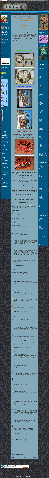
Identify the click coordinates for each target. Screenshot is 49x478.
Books (40, 86)
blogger (40, 85)
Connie (15, 378)
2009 (2, 196)
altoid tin (40, 76)
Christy (15, 272)
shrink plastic (40, 219)
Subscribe (5, 63)
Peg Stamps (40, 196)
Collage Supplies (41, 103)
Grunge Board (40, 146)
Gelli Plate (40, 137)
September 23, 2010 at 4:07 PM (21, 433)
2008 (2, 197)
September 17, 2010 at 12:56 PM (21, 384)
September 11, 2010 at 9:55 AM (21, 354)
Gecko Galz (40, 135)
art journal (40, 78)
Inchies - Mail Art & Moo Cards (42, 153)
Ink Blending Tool (41, 154)
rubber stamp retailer (41, 208)
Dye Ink (40, 127)
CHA (39, 95)
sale (39, 213)
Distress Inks (27, 206)
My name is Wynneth (17, 281)
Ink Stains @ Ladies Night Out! (4, 171)
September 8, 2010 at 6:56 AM (20, 292)
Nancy (15, 433)
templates (40, 234)
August (3, 188)
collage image (40, 102)
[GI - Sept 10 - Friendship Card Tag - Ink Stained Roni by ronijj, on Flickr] (24, 129)
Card (23, 206)
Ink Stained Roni (7, 26)
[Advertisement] (10, 471)
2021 (2, 115)
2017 (2, 119)
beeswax (40, 83)
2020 (2, 116)
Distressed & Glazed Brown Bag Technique (5, 152)
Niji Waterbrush (40, 181)
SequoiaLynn (16, 305)
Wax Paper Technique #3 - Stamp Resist (5, 172)
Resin (39, 205)
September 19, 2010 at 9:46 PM (21, 391)
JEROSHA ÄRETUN (17, 425)
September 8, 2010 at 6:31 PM (25, 319)
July (3, 189)
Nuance (40, 182)
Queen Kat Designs (31, 41)
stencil (40, 226)
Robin (15, 225)
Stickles (25, 207)
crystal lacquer (40, 111)
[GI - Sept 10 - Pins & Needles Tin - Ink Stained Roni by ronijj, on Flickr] (24, 153)
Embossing (40, 130)
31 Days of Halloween (41, 68)
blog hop (40, 84)
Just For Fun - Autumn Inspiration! (4, 157)
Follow (2, 68)
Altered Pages (40, 75)
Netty (15, 233)
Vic (14, 218)
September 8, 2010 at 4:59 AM (26, 281)
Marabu (40, 168)
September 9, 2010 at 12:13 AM (23, 326)
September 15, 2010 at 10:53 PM (22, 378)
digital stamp (40, 118)
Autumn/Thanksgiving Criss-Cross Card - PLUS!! (4, 132)
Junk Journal (40, 161)
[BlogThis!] (29, 205)
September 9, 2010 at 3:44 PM (21, 340)
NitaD (15, 311)
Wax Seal (40, 243)
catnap (15, 391)
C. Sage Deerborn (17, 319)
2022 (2, 114)
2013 (2, 123)
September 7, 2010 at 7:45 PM (20, 218)
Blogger (31, 476)
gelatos (40, 136)
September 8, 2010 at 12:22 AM (25, 247)
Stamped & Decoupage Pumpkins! (5, 137)
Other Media (40, 187)
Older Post (35, 457)
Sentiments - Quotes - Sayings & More (43, 215)
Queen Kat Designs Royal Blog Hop (4, 179)
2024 (2, 112)
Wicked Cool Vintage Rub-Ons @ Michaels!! (5, 162)
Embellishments (41, 129)
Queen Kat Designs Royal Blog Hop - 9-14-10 (5, 168)
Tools (39, 235)
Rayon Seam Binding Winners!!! (4, 155)
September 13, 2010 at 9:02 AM (20, 365)
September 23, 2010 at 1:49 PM (26, 425)
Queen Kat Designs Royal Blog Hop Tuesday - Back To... (5, 136)
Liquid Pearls (40, 166)
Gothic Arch (40, 145)
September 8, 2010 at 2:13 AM (24, 265)
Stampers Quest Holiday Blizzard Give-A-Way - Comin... (5, 142)
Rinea (39, 207)
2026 (2, 110)
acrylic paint (16, 206)
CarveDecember (41, 94)
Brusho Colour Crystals (41, 87)
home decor (40, 148)
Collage (40, 101)
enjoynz (24, 476)
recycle (40, 204)
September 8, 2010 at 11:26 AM (24, 305)
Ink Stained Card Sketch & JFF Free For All (5, 183)
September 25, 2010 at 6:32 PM (24, 439)
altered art (20, 206)
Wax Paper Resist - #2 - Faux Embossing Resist (5, 174)
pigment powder (41, 198)
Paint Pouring (40, 188)
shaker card (40, 218)
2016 (2, 120)
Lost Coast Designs (41, 167)
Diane (15, 340)
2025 (2, 111)
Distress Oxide (40, 120)
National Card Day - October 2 (4, 153)
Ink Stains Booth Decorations (4, 180)
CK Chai (15, 400)
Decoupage (40, 113)
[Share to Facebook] (31, 205)
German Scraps (41, 139)
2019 (2, 117)
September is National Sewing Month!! (4, 177)
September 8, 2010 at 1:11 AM (20, 258)
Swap (39, 229)
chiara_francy (16, 265)
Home (25, 457)
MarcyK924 (16, 409)
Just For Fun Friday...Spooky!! (4, 145)
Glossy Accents (41, 144)
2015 (2, 121)
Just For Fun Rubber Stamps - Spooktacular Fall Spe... (5, 160)
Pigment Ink (40, 197)
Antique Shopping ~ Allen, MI (4, 182)
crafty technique (41, 110)
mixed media (40, 178)
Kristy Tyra (16, 347)
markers (40, 169)
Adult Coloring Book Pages (42, 70)
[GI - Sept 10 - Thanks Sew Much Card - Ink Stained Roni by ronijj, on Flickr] (24, 67)
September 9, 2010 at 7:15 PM (23, 347)
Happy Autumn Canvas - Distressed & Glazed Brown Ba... (5, 149)
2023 (2, 113)
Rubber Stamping (20, 207)
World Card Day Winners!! (4, 144)
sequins (40, 217)
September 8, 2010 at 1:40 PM (21, 311)
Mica (39, 175)
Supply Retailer (40, 228)
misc (39, 177)
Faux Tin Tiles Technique (5, 130)
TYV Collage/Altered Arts (42, 236)
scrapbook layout (41, 214)
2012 (2, 124)
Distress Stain (40, 121)
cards (39, 93)
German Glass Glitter (41, 138)
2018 (2, 118)
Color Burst (40, 104)
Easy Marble (40, 128)
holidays (40, 147)
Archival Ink (40, 77)
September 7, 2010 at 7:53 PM (21, 225)
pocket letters (40, 199)
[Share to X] (30, 205)
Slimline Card (40, 220)
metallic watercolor (41, 174)
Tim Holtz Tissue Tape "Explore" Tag (4, 185)
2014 (2, 122)
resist (39, 206)
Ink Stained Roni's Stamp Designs (43, 155)
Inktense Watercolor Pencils (42, 156)
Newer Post (14, 457)
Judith (15, 354)
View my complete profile (4, 34)
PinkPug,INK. (16, 439)
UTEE (39, 237)
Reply (15, 215)
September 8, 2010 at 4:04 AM (21, 272)
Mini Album (40, 176)
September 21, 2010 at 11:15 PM (23, 409)
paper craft (40, 190)
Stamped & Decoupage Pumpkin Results (5, 134)
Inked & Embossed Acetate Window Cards (5, 163)
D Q (14, 258)
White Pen (40, 244)
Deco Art (40, 112)
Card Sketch (40, 92)
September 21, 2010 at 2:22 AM (22, 400)
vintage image (40, 238)
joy (14, 292)
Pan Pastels (40, 189)
